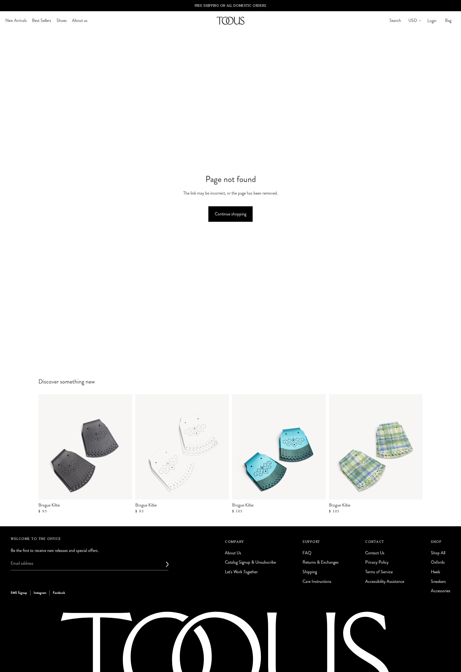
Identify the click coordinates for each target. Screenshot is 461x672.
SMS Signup (19, 592)
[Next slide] (318, 447)
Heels (435, 572)
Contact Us (374, 553)
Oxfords (438, 562)
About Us (233, 553)
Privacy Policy (376, 562)
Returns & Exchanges (321, 562)
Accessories (440, 591)
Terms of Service (379, 572)
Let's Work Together (241, 572)
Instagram (40, 592)
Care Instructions (317, 581)
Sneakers (438, 581)
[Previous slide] (240, 447)
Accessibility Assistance (384, 581)
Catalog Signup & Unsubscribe (250, 562)
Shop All (438, 553)
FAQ (307, 553)
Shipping (310, 572)
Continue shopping (230, 214)
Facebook (59, 592)
